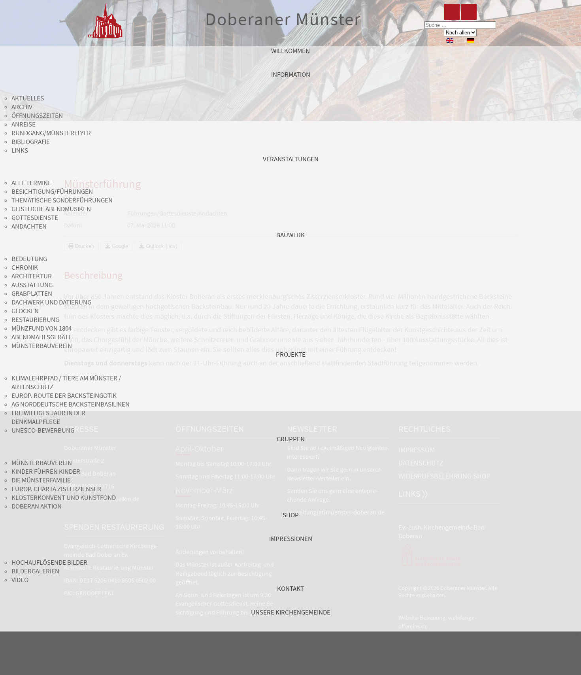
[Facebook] (451, 12)
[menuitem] (290, 58)
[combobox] (460, 25)
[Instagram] (468, 12)
